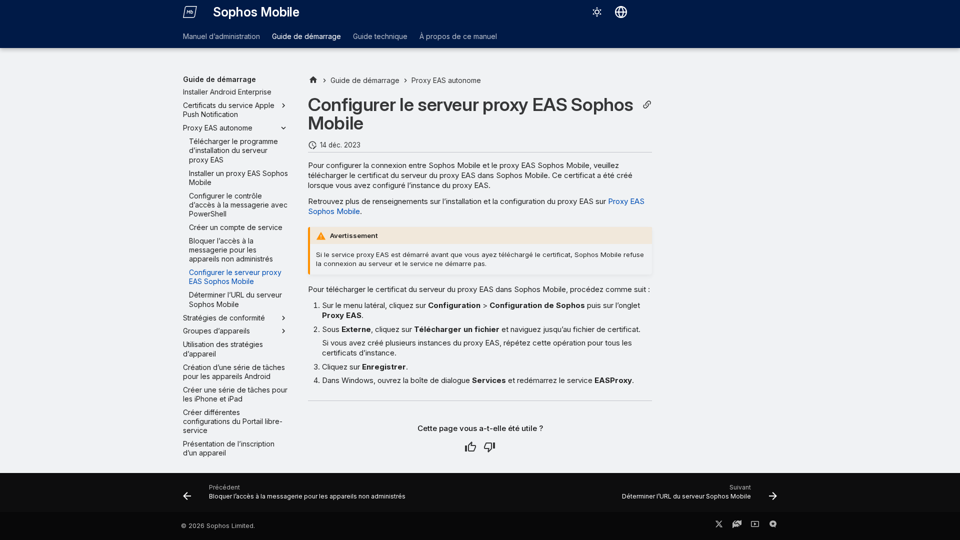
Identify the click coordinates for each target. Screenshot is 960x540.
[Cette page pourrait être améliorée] (489, 447)
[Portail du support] (737, 526)
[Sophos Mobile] (190, 12)
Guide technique (380, 36)
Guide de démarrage (306, 36)
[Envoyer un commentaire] (773, 526)
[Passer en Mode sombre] (597, 12)
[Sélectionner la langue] (621, 12)
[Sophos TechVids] (755, 526)
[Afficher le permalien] (647, 105)
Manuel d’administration (221, 36)
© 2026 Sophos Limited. (218, 526)
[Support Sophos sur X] (719, 526)
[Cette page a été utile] (470, 447)
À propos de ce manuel (458, 36)
